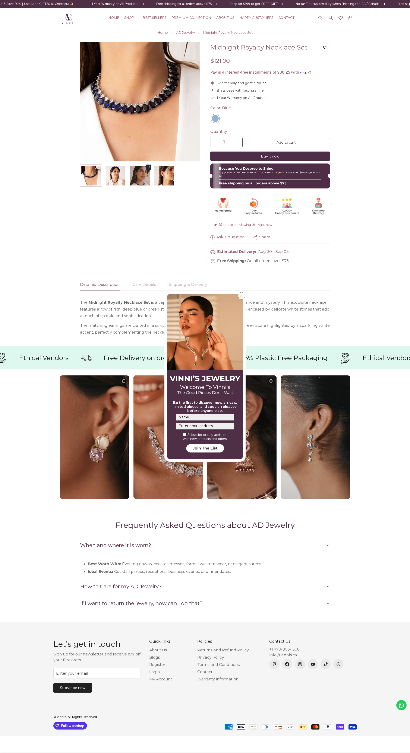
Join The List (205, 448)
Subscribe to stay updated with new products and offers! (205, 437)
